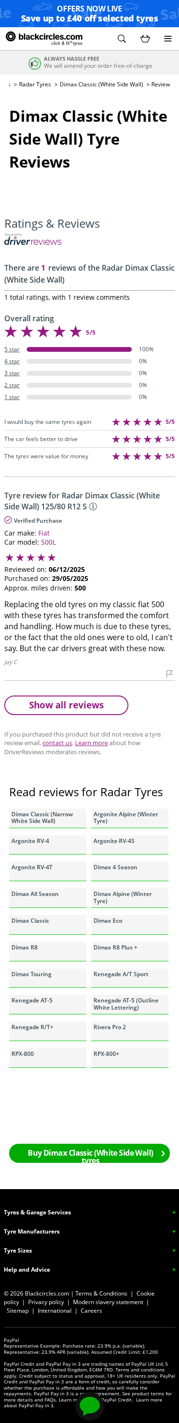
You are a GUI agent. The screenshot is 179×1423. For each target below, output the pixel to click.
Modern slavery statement (108, 1302)
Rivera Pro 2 (110, 1027)
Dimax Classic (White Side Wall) (101, 84)
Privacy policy (46, 1302)
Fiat (44, 533)
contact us (57, 742)
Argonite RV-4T (32, 867)
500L (48, 542)
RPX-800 (22, 1054)
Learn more (91, 742)
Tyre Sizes (18, 1250)
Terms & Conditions (101, 1293)
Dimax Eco (108, 921)
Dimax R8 (24, 947)
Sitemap (18, 1311)
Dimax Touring (31, 974)
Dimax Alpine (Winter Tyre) (123, 897)
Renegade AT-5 (32, 1000)
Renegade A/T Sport (121, 974)
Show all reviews (66, 704)
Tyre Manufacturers (32, 1231)
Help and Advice (27, 1269)
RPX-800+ (106, 1054)
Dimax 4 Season (115, 867)
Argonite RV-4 (30, 841)
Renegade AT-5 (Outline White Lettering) (126, 1003)
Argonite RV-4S (114, 841)
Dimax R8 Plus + (115, 947)
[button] (121, 38)
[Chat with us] (89, 1406)
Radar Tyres (35, 84)
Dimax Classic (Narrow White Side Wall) (42, 817)
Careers (91, 1311)
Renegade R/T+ (32, 1027)
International (55, 1311)
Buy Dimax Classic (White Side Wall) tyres (90, 1155)
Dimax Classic (30, 921)
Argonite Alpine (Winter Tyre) (126, 817)
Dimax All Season (35, 894)
